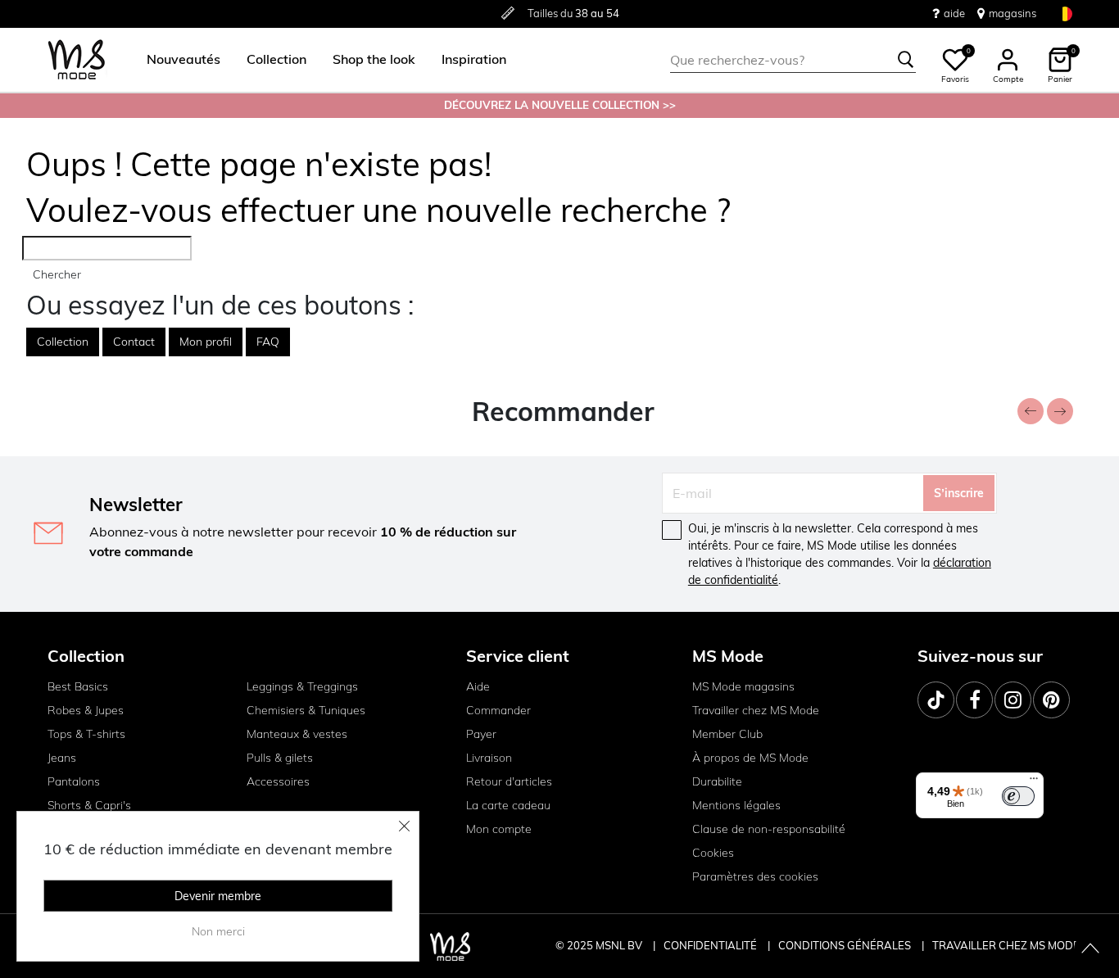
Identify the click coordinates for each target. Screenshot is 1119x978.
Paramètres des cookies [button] (755, 876)
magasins (1012, 13)
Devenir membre (217, 896)
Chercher (57, 274)
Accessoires (278, 781)
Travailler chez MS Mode (755, 710)
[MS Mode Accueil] (76, 60)
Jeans (62, 757)
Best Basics (78, 686)
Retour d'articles (509, 781)
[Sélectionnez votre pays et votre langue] (1065, 13)
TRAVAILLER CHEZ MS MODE (1006, 945)
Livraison (489, 757)
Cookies (713, 852)
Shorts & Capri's (89, 805)
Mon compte (499, 829)
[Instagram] (1012, 699)
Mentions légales (736, 805)
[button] (183, 59)
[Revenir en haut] (1090, 949)
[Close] (404, 825)
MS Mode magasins (743, 686)
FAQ (267, 341)
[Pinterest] (1051, 699)
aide (954, 13)
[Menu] (1034, 782)
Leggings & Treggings (302, 686)
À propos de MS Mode (750, 757)
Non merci (218, 931)
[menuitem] (176, 59)
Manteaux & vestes (297, 734)
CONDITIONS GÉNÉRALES (845, 945)
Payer (481, 734)
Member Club (727, 734)
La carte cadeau (508, 805)
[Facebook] (974, 699)
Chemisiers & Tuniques (306, 710)
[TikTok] (935, 699)
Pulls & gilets (280, 757)
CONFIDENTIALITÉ (710, 945)
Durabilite (717, 781)
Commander (498, 710)
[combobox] (793, 60)
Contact (134, 341)
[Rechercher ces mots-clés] (906, 60)
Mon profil (205, 341)
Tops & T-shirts (86, 734)
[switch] (1018, 796)
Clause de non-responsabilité (768, 829)
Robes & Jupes (86, 710)
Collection (62, 341)
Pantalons (74, 781)
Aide (478, 686)
